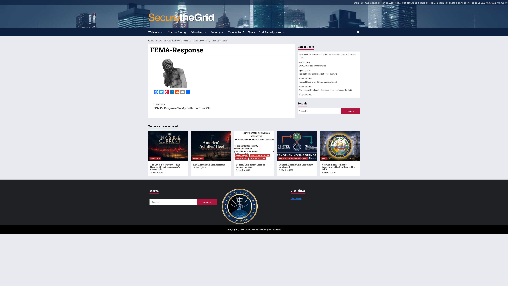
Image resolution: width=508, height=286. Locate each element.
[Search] (358, 32)
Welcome (154, 32)
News (251, 32)
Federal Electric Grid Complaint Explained (318, 82)
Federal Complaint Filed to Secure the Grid (318, 73)
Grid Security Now (270, 32)
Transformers (241, 158)
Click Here (296, 198)
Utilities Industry (257, 158)
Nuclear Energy (177, 32)
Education (197, 32)
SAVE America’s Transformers (312, 65)
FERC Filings (256, 155)
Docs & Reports (242, 155)
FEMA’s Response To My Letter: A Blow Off (181, 106)
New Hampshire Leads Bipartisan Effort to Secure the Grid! (326, 90)
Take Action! (236, 32)
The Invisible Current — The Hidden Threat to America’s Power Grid (327, 56)
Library (215, 32)
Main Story (155, 158)
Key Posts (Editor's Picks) (289, 158)
